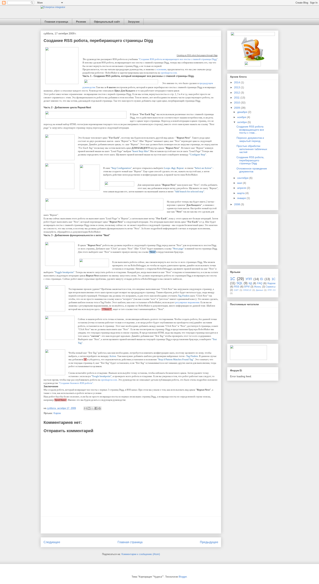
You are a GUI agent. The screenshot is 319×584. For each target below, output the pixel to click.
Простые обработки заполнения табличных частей (251, 149)
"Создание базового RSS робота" (76, 383)
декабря (242, 111)
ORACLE (247, 290)
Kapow (57, 413)
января (242, 198)
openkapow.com (169, 72)
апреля (242, 187)
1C (273, 279)
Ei (261, 279)
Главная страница (56, 21)
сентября (243, 177)
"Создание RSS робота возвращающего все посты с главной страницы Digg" (178, 59)
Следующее (52, 542)
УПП (249, 279)
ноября (242, 117)
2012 (237, 92)
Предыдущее (209, 542)
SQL (239, 283)
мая (240, 182)
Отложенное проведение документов (251, 170)
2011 (237, 97)
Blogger (183, 576)
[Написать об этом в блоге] (89, 408)
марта (241, 193)
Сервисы (270, 286)
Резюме (81, 21)
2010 (237, 102)
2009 (237, 107)
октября (242, 122)
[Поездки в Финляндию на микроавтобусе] (248, 358)
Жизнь (257, 286)
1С (232, 278)
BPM (247, 286)
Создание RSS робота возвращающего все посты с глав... (250, 129)
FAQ (259, 283)
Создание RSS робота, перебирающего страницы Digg (250, 160)
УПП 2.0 (271, 290)
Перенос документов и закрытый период (250, 139)
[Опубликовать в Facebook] (96, 408)
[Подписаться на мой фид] (253, 60)
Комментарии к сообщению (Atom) (140, 554)
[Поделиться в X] (92, 408)
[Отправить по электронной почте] (85, 408)
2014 (237, 82)
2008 (237, 204)
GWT (236, 290)
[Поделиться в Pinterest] (99, 408)
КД (250, 283)
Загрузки (134, 21)
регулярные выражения (187, 302)
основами (161, 69)
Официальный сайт (107, 21)
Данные (259, 290)
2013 (237, 87)
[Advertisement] (131, 525)
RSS (236, 286)
